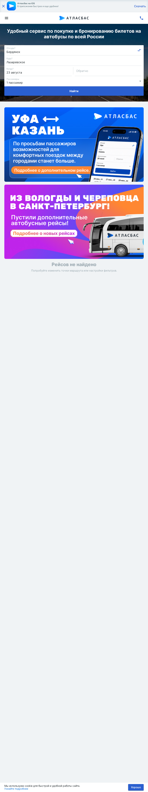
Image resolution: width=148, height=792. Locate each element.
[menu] (6, 18)
